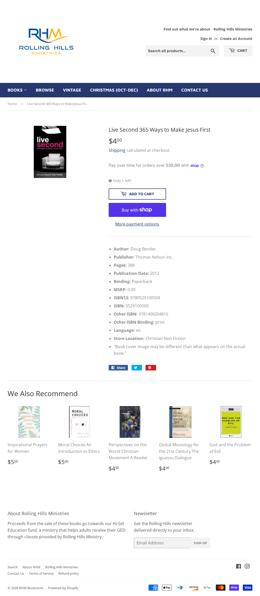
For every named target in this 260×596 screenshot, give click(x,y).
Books (16, 90)
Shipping (117, 150)
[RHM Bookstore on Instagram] (247, 567)
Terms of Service (41, 573)
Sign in (206, 38)
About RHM (159, 90)
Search (13, 567)
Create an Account (236, 38)
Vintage (72, 90)
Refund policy (68, 573)
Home (12, 103)
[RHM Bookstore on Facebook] (238, 567)
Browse (45, 90)
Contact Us (194, 90)
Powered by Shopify (63, 588)
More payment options (137, 224)
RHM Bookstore (31, 588)
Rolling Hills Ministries (61, 567)
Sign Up (200, 543)
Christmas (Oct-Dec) (114, 90)
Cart (241, 50)
